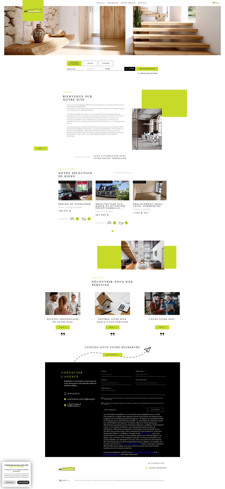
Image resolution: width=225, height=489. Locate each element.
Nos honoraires (115, 480)
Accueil (101, 3)
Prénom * (140, 371)
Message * (106, 388)
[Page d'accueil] (33, 10)
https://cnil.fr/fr (146, 433)
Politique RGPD (154, 480)
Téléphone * (142, 380)
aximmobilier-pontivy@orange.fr (81, 399)
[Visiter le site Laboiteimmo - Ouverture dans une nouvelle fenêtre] (64, 480)
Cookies (161, 480)
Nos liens (146, 480)
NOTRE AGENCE (128, 3)
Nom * (104, 371)
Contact (142, 3)
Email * (104, 380)
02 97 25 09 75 (73, 394)
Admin (140, 480)
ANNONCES (112, 3)
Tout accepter (23, 482)
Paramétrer (9, 482)
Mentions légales (133, 480)
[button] (112, 231)
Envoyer (155, 410)
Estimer (106, 63)
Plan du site (123, 480)
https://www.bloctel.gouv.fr (131, 444)
